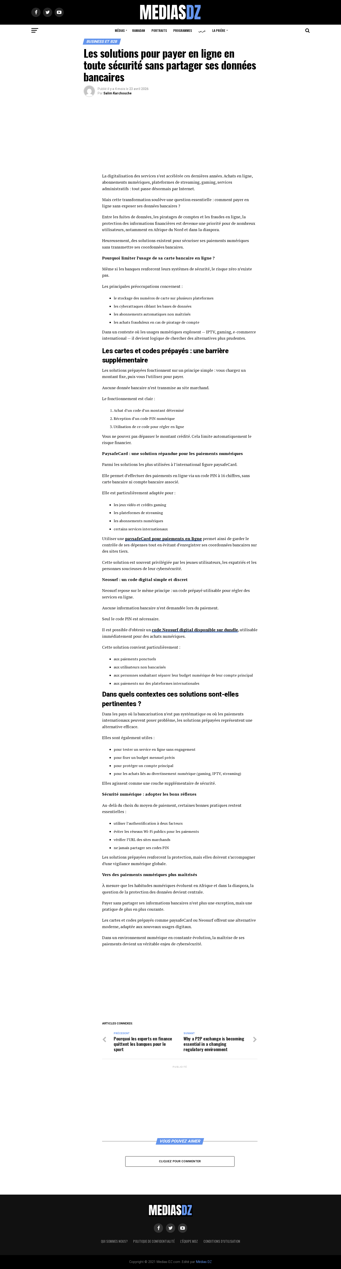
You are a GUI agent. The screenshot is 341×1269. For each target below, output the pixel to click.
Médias (120, 30)
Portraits (159, 30)
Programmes (182, 30)
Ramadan (138, 30)
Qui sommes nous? (114, 1241)
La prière (218, 30)
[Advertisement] (179, 138)
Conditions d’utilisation (221, 1241)
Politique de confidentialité (154, 1241)
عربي (202, 30)
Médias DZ (204, 1262)
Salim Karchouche (117, 93)
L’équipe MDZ (189, 1241)
